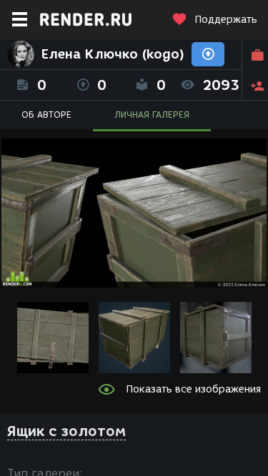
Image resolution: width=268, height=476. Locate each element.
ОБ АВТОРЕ (46, 114)
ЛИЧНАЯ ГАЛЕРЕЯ (151, 114)
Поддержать (225, 20)
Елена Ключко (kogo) (112, 54)
